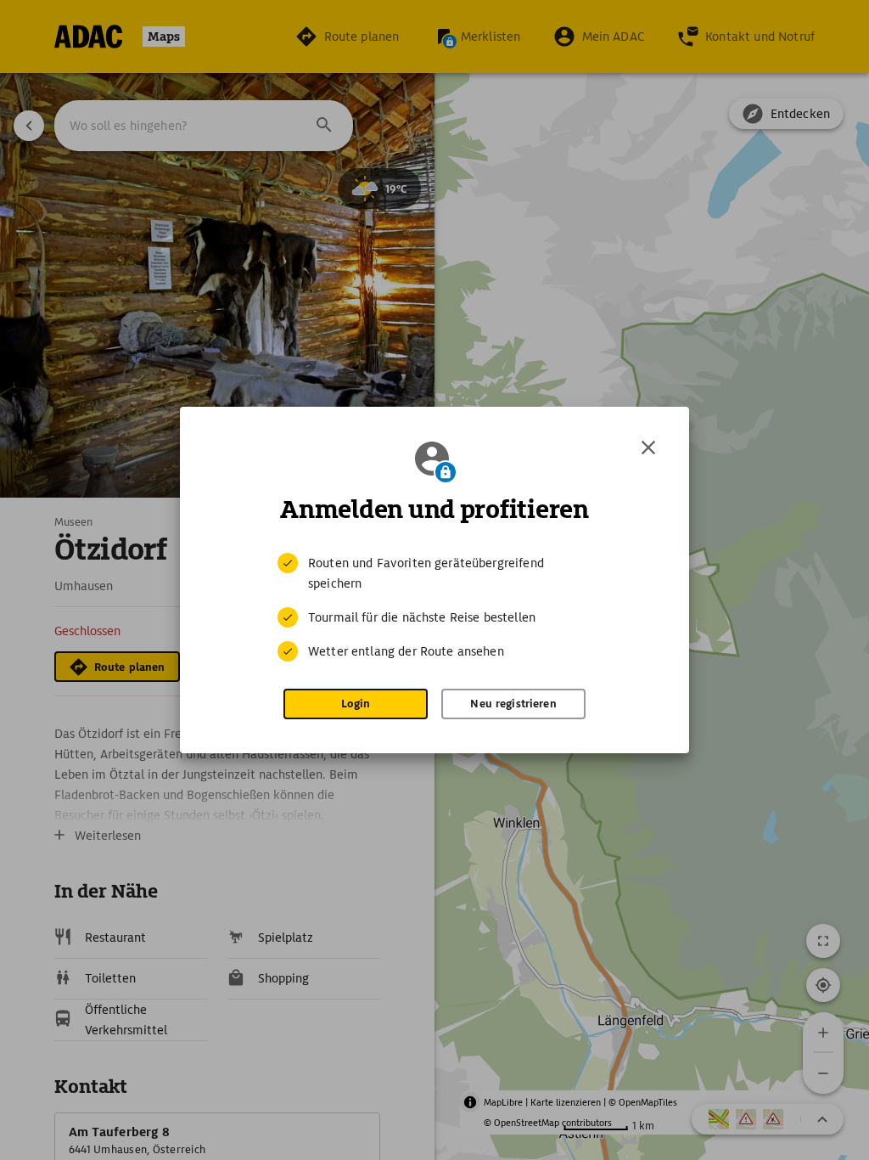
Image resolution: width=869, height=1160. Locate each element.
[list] (434, 607)
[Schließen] (648, 447)
